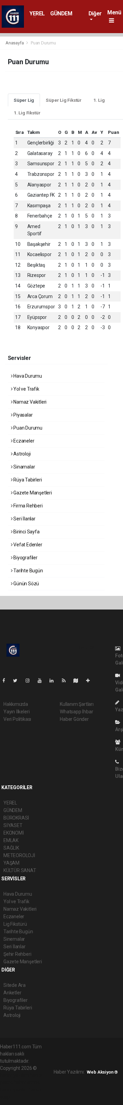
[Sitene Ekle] (90, 680)
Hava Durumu (27, 376)
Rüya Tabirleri (27, 479)
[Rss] (66, 680)
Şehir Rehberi (17, 954)
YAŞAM (11, 863)
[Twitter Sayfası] (18, 680)
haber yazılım (14, 1089)
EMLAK (10, 840)
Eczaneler (23, 441)
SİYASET (13, 825)
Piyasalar (22, 415)
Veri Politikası (17, 719)
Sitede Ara (14, 985)
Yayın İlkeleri (16, 711)
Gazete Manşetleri (32, 492)
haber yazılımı (14, 1075)
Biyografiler (25, 557)
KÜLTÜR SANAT (19, 870)
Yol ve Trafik (25, 389)
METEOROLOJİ (19, 855)
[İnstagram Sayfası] (30, 680)
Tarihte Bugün (27, 570)
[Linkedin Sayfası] (54, 680)
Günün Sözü (25, 583)
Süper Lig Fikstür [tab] (64, 100)
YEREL (37, 13)
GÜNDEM (61, 13)
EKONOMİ (13, 833)
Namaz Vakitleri (29, 402)
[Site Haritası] (78, 680)
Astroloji (21, 454)
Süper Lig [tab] (24, 100)
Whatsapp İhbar (76, 711)
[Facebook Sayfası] (6, 680)
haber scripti (27, 1082)
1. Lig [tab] (99, 100)
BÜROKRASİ (16, 818)
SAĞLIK (11, 848)
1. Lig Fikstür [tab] (27, 112)
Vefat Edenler (27, 544)
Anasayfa (15, 42)
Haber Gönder (74, 719)
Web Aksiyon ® (102, 1072)
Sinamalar (23, 467)
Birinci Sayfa (25, 531)
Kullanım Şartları (77, 704)
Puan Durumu (27, 428)
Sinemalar (14, 939)
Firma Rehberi (27, 505)
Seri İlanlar (24, 518)
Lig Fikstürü (15, 924)
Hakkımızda (15, 704)
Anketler (12, 992)
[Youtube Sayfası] (42, 680)
